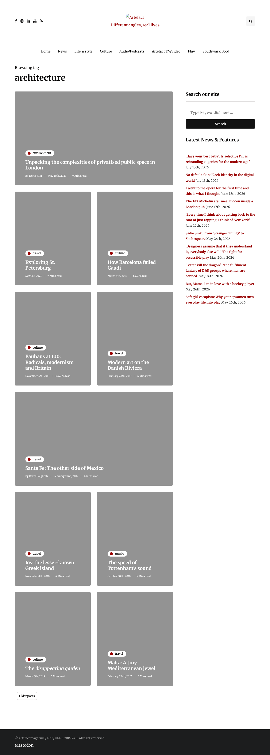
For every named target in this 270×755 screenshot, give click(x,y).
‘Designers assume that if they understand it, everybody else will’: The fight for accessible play (219, 251)
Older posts (27, 696)
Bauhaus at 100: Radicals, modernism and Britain (49, 362)
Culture (106, 51)
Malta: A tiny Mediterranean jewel (131, 666)
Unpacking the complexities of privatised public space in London (90, 165)
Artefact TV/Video (166, 51)
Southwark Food (215, 51)
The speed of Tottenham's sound (130, 565)
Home (45, 51)
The (52, 668)
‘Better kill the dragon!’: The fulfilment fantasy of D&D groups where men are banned (216, 270)
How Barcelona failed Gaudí (132, 265)
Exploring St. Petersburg (40, 265)
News (62, 51)
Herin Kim (35, 175)
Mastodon (24, 745)
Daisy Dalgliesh (38, 476)
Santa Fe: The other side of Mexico (64, 468)
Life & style (83, 51)
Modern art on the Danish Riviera (128, 365)
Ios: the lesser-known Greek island (49, 565)
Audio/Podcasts (131, 51)
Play (191, 51)
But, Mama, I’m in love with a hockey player (220, 284)
